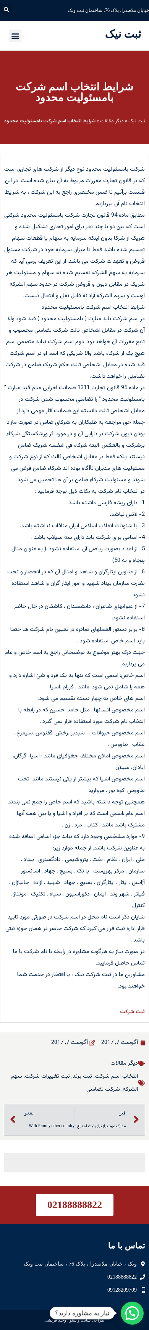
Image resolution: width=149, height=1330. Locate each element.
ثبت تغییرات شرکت (47, 1076)
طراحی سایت (93, 1320)
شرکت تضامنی (103, 1089)
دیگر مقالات (112, 121)
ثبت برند (82, 1076)
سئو (73, 1320)
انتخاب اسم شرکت (116, 1076)
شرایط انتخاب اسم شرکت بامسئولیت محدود (74, 92)
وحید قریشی (55, 1320)
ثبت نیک (123, 34)
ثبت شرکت (132, 1012)
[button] (6, 10)
